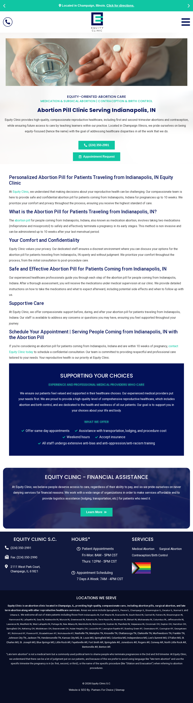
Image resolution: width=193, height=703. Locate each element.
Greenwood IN (78, 619)
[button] (4, 5)
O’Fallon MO (174, 637)
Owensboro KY (151, 628)
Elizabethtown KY (48, 633)
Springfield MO (102, 637)
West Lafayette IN (41, 624)
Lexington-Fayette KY (113, 628)
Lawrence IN (13, 624)
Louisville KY (95, 628)
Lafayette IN (30, 619)
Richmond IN (98, 624)
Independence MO (137, 637)
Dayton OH (166, 624)
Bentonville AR (90, 646)
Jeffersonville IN (175, 619)
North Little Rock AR (175, 642)
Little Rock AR (62, 642)
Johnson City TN (17, 637)
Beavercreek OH (61, 628)
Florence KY (32, 633)
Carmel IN (150, 615)
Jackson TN (33, 637)
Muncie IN (65, 619)
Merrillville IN (84, 624)
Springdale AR (112, 642)
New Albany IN (70, 624)
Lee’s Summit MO (157, 637)
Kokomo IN (91, 619)
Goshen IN (111, 624)
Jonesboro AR (129, 642)
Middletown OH (43, 628)
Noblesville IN (51, 619)
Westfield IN (26, 624)
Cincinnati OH (153, 624)
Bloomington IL (153, 610)
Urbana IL (15, 615)
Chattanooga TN (127, 633)
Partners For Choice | (103, 689)
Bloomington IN (175, 615)
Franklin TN (179, 633)
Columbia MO (119, 637)
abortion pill (22, 220)
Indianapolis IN (91, 615)
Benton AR (104, 646)
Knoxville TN (110, 633)
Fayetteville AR (79, 642)
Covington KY (166, 628)
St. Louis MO (86, 637)
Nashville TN (81, 633)
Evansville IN (121, 615)
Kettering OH (28, 628)
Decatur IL (167, 610)
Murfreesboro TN (162, 633)
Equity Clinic (21, 191)
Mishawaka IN (145, 619)
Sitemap (119, 689)
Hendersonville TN (51, 637)
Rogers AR (144, 642)
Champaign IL (137, 610)
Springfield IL (112, 610)
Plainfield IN (124, 624)
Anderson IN (119, 619)
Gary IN (40, 619)
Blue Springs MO (45, 642)
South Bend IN (136, 615)
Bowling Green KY (133, 628)
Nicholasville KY (66, 633)
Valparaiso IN (137, 624)
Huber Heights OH (79, 628)
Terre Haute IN (105, 619)
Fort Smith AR (96, 642)
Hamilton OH (179, 624)
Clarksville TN (144, 633)
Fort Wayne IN (107, 615)
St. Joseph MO (27, 642)
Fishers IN (160, 615)
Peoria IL (124, 610)
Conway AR (157, 642)
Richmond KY (18, 633)
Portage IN (56, 624)
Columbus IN (159, 619)
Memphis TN (96, 633)
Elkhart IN (132, 619)
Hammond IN (16, 619)
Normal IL (178, 610)
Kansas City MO (70, 637)
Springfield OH (13, 628)
